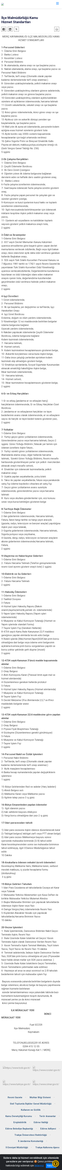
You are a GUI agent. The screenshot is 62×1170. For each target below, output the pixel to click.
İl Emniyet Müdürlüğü (17, 1147)
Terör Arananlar (47, 1116)
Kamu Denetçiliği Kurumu (18, 1116)
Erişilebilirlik (19, 1122)
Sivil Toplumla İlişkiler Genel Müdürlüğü (30, 1104)
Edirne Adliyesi (48, 1128)
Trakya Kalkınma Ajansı (47, 1147)
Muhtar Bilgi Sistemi (40, 1097)
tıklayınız (39, 1165)
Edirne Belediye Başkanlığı (19, 1128)
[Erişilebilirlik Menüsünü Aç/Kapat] (55, 1163)
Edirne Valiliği (41, 1122)
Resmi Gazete (15, 1097)
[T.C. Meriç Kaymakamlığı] (14, 4)
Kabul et (51, 1165)
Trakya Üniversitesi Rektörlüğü (30, 1135)
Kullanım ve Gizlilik (30, 1110)
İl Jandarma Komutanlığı (30, 1141)
